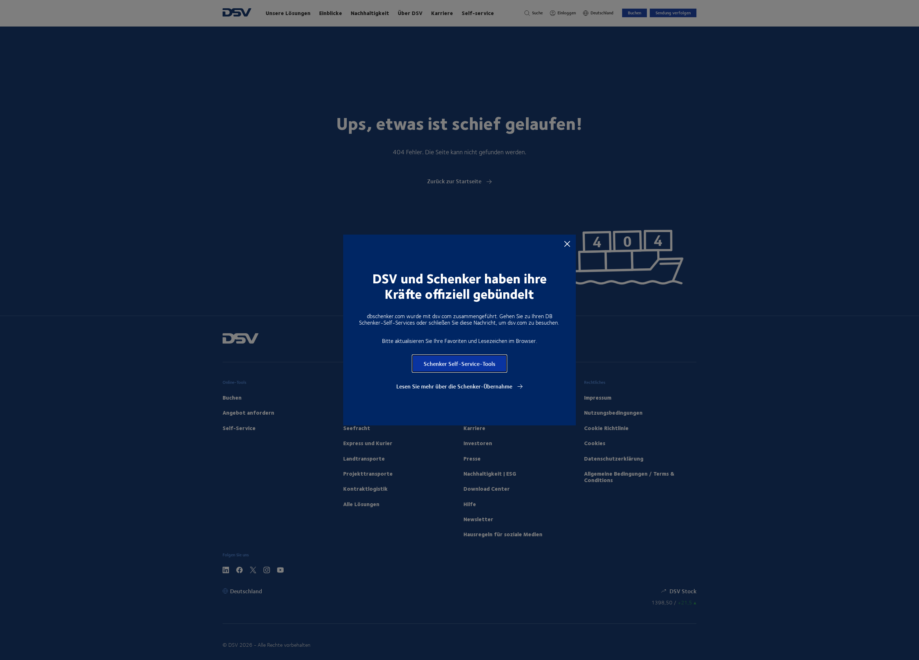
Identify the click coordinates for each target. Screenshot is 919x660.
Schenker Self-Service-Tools (459, 363)
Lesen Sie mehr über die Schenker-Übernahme (455, 386)
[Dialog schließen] (567, 244)
